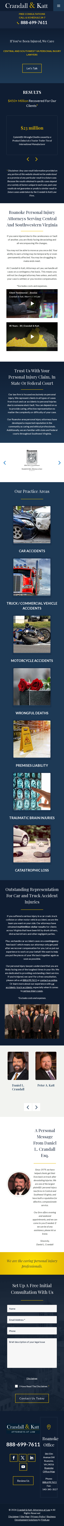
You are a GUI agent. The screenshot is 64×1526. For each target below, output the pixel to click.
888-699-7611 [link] (34, 22)
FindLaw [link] (45, 1519)
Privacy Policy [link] (38, 1516)
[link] (27, 5)
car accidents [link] (30, 401)
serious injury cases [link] (33, 990)
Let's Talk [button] (32, 68)
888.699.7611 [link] (30, 980)
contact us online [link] (48, 980)
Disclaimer (32, 1378)
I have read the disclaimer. (34, 1386)
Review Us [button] (23, 1480)
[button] (58, 6)
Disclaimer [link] (13, 1516)
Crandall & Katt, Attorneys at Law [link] (33, 1509)
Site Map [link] (25, 1516)
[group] (18, 1077)
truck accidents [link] (24, 987)
